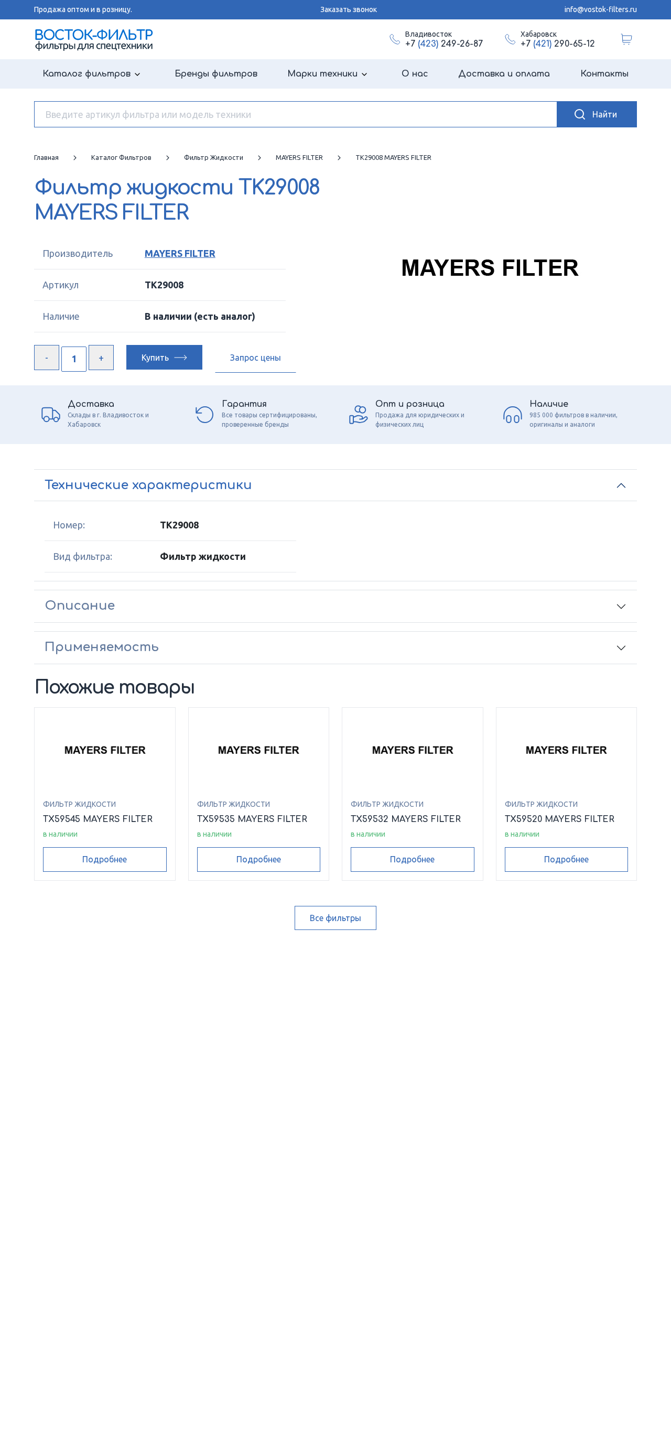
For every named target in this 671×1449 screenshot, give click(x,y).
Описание (80, 606)
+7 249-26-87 (444, 44)
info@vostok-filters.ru (601, 9)
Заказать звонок (348, 9)
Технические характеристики (148, 485)
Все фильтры (335, 918)
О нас (415, 74)
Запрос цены (255, 357)
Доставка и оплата (504, 74)
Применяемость (102, 647)
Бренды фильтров (216, 74)
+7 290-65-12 (558, 44)
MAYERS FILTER (180, 253)
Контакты (604, 74)
